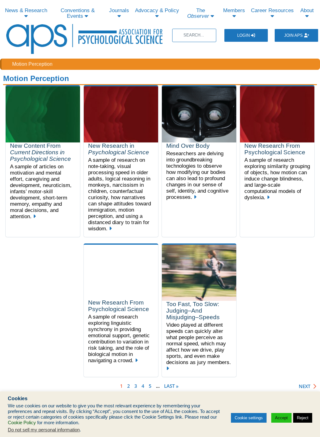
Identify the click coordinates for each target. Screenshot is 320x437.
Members (234, 10)
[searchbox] (194, 35)
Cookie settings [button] (249, 417)
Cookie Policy (22, 422)
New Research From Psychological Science (274, 149)
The (198, 13)
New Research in (118, 149)
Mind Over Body (188, 145)
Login (244, 35)
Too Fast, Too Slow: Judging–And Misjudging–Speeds (193, 310)
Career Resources (272, 10)
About (307, 10)
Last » (171, 386)
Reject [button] (302, 417)
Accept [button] (281, 417)
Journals (119, 10)
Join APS (294, 35)
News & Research (26, 10)
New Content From (40, 152)
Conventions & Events (78, 13)
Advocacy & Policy (157, 10)
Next (304, 386)
